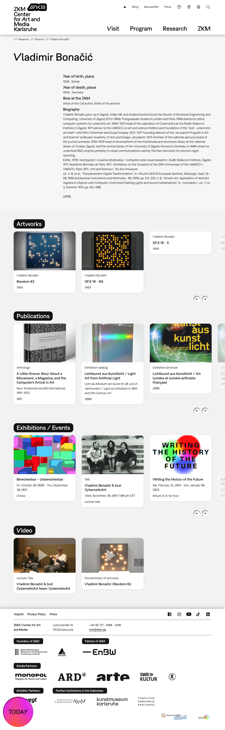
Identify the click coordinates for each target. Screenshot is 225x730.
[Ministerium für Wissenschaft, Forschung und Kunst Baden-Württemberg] (30, 652)
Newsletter (151, 7)
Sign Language (188, 7)
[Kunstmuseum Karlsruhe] (112, 701)
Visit (113, 28)
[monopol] (30, 677)
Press (167, 7)
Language (198, 7)
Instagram (179, 614)
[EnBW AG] (99, 652)
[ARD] (72, 677)
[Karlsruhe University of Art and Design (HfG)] (70, 701)
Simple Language (179, 7)
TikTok (198, 614)
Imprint (19, 614)
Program (141, 28)
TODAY (18, 711)
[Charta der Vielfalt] (174, 717)
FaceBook (169, 614)
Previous (197, 299)
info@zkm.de (97, 629)
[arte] (113, 677)
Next (205, 299)
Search (208, 7)
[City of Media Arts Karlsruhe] (204, 717)
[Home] (35, 17)
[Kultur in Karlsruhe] (172, 677)
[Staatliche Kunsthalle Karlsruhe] (146, 701)
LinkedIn (208, 614)
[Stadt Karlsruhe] (62, 652)
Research (175, 28)
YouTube (188, 614)
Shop (135, 7)
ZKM (204, 28)
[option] (45, 262)
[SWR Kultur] (148, 677)
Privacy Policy (36, 614)
